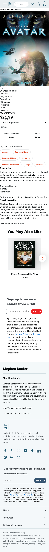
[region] (24, 258)
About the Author (8, 200)
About (6, 510)
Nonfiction (5, 191)
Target (27, 164)
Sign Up (37, 311)
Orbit (2, 107)
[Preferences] (32, 4)
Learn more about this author (16, 413)
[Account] (38, 4)
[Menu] (5, 4)
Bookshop (26, 158)
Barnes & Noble (21, 152)
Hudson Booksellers (10, 164)
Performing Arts (8, 197)
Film (20, 197)
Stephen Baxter (10, 90)
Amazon (5, 152)
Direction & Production (36, 197)
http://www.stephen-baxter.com (17, 407)
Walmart (39, 164)
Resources (8, 517)
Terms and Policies (12, 524)
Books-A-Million (9, 158)
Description (5, 168)
